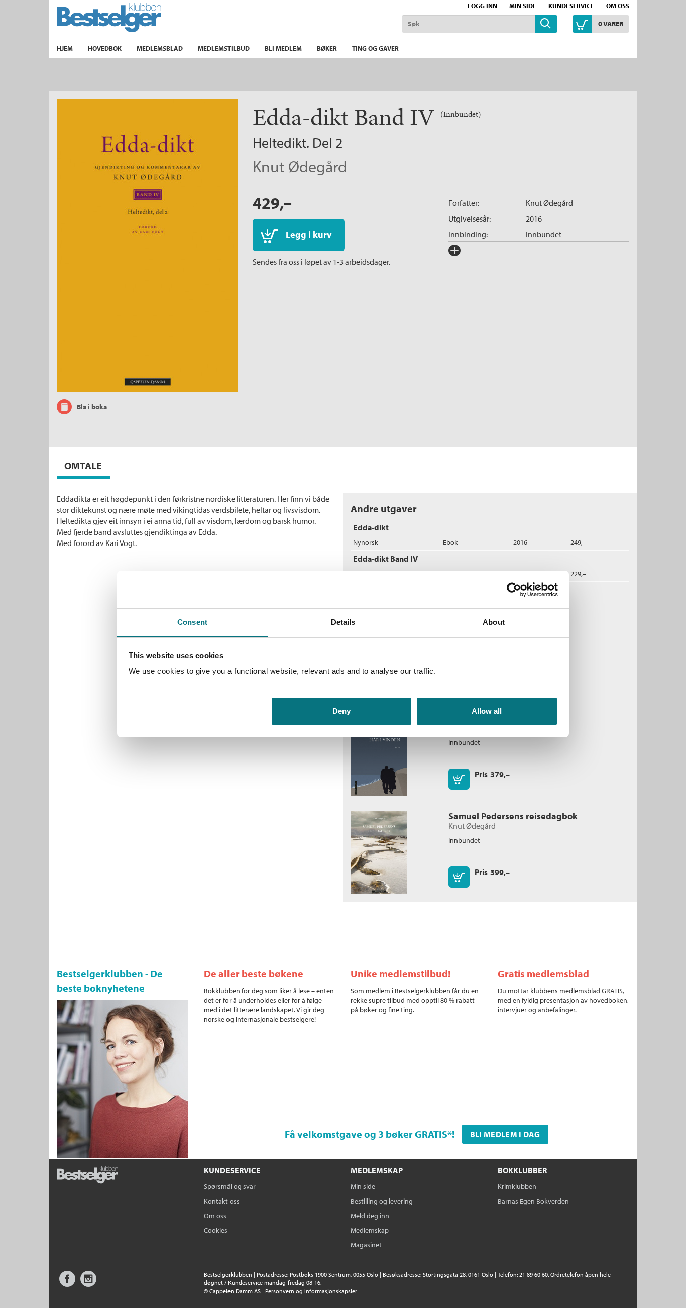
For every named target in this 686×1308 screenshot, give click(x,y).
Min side (522, 6)
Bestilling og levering (382, 1201)
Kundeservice (571, 6)
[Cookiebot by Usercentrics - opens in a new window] (514, 589)
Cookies (215, 1230)
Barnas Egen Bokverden (533, 1201)
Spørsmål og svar (230, 1186)
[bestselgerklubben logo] (87, 1176)
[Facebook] (67, 1283)
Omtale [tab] (83, 465)
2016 (534, 218)
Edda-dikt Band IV (385, 559)
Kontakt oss (222, 1201)
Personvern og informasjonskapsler (311, 1291)
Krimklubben (517, 1186)
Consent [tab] (192, 622)
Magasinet (366, 1244)
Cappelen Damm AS (235, 1291)
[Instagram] (88, 1283)
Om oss (617, 6)
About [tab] (494, 622)
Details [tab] (343, 622)
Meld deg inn (370, 1215)
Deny (341, 711)
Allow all (487, 711)
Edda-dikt (371, 527)
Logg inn (482, 6)
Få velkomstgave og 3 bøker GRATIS (366, 1134)
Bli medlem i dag (505, 1134)
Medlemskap (370, 1230)
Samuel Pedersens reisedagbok (513, 816)
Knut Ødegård (300, 166)
